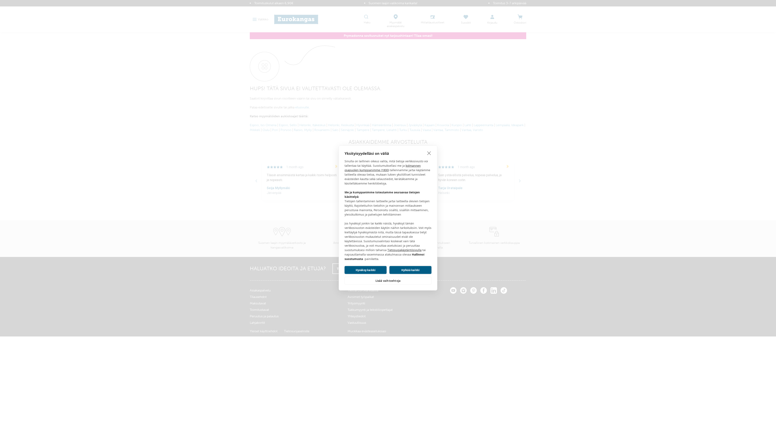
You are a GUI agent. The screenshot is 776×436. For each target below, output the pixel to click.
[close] (429, 153)
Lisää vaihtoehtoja (388, 281)
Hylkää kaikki (410, 270)
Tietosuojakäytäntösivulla (404, 250)
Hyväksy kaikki (366, 270)
